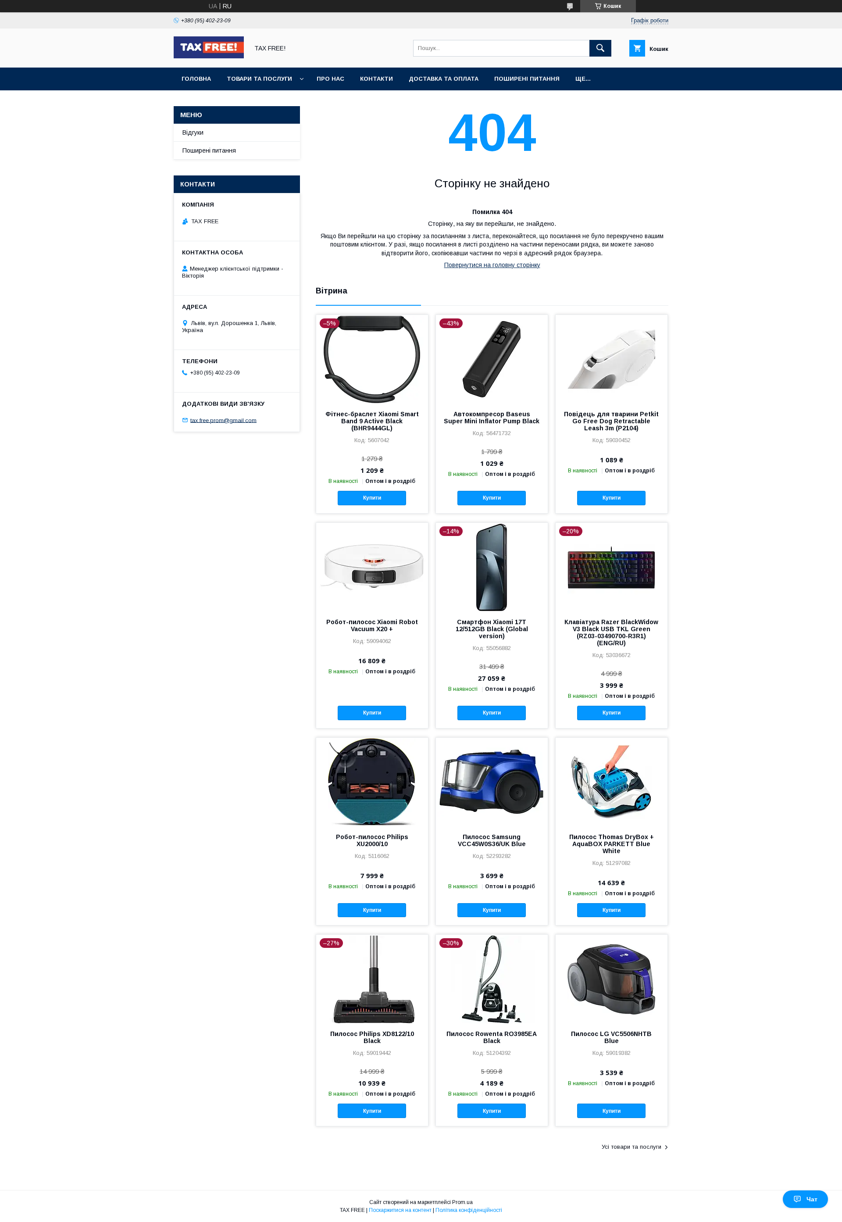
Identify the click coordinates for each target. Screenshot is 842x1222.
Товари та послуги (259, 78)
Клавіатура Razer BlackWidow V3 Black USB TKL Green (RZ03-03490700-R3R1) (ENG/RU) (611, 632)
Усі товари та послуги (631, 1146)
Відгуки (192, 132)
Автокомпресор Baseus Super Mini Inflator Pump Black (491, 418)
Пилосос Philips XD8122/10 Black (372, 1037)
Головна (196, 78)
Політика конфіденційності (468, 1210)
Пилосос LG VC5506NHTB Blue (611, 1037)
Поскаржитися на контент (400, 1210)
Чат (811, 1199)
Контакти (376, 78)
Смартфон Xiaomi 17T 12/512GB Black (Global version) (492, 629)
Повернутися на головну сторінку (492, 264)
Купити (372, 498)
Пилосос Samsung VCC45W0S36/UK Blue (492, 840)
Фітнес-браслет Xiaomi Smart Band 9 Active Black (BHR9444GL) (372, 421)
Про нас (330, 78)
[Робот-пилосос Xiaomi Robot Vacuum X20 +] (372, 567)
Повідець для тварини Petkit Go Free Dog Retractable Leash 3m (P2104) (611, 421)
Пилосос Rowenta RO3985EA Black (491, 1037)
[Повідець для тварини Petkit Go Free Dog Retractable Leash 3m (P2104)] (611, 359)
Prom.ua (462, 1202)
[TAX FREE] (209, 56)
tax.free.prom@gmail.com (223, 420)
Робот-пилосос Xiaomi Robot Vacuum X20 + (372, 625)
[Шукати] (600, 48)
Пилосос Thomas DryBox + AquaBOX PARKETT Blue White (611, 843)
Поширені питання (527, 78)
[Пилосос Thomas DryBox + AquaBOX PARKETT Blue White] (611, 781)
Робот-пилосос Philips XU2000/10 (372, 840)
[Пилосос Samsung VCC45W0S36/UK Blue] (492, 781)
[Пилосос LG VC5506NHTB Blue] (611, 978)
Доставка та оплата (443, 78)
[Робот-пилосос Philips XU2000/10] (372, 781)
